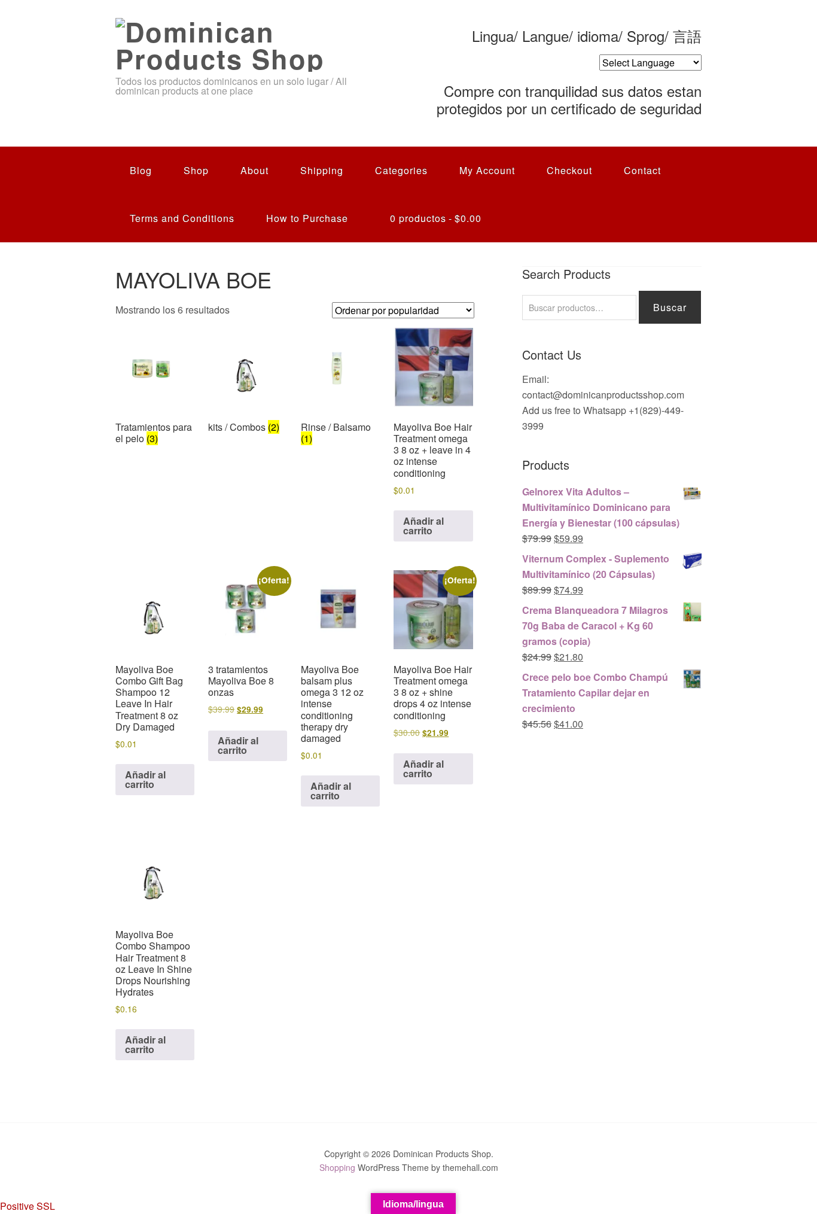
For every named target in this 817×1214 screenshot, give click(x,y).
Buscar (670, 307)
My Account (487, 170)
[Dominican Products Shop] (232, 58)
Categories (401, 170)
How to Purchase (307, 218)
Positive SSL (27, 1206)
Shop (196, 170)
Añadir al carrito (423, 525)
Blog (141, 170)
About (254, 170)
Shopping (337, 1167)
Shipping (321, 170)
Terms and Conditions (182, 218)
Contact (642, 170)
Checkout (569, 170)
